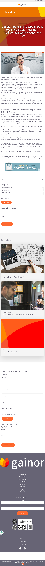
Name (2, 211)
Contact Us (22, 493)
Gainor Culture (5, 190)
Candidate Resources (22, 23)
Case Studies (5, 189)
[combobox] (22, 410)
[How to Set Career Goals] (22, 337)
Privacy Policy (23, 541)
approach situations (38, 99)
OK (22, 564)
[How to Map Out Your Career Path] (22, 262)
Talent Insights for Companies (9, 194)
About (22, 489)
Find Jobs (22, 486)
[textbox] (3, 410)
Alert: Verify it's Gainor (39, 0)
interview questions (34, 77)
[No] (43, 562)
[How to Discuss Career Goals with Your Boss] (22, 300)
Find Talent (22, 488)
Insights (22, 490)
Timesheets (22, 491)
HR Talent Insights (6, 192)
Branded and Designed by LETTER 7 (22, 544)
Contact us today (37, 156)
